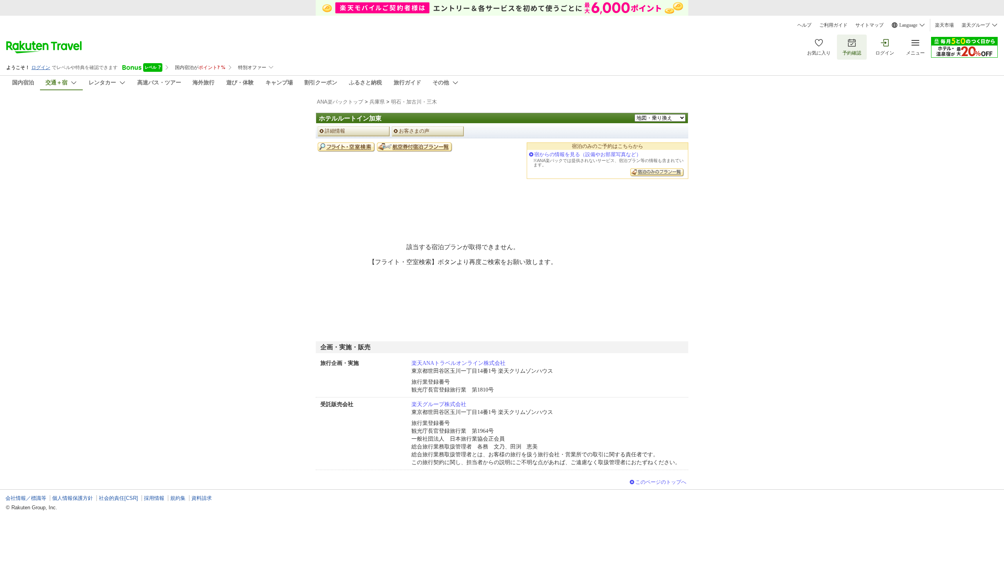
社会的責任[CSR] (118, 498)
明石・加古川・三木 (414, 102)
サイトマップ (869, 25)
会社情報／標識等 (25, 498)
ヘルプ (804, 25)
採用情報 (154, 498)
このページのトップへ (660, 482)
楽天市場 (944, 25)
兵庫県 (377, 102)
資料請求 (201, 498)
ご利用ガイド (833, 25)
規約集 (178, 498)
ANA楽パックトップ (340, 102)
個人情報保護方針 (72, 498)
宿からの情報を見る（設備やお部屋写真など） (587, 154)
